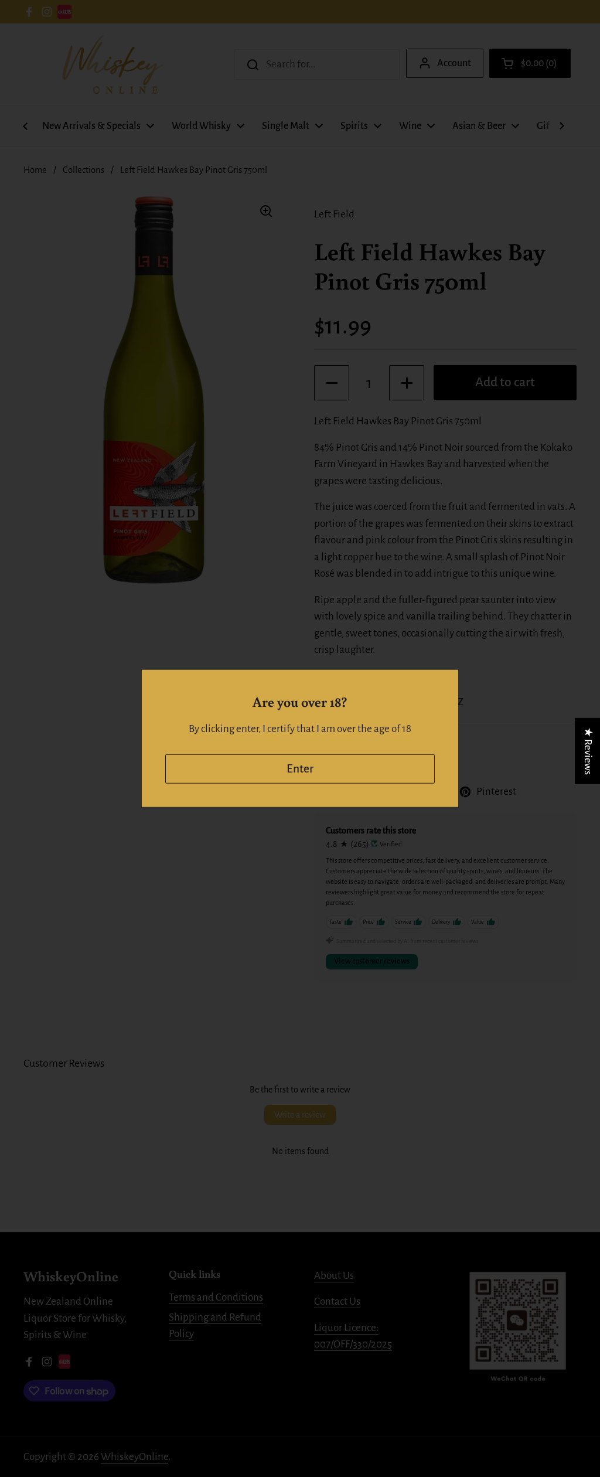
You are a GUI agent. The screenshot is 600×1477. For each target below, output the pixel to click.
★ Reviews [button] (588, 751)
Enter (300, 769)
